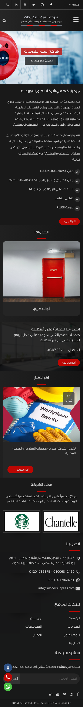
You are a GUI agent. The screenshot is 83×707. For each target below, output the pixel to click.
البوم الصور (72, 635)
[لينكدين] (16, 4)
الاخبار (37, 635)
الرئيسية (74, 618)
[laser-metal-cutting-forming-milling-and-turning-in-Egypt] (41, 20)
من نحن (36, 618)
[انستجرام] (42, 4)
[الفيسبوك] (51, 4)
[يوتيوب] (25, 4)
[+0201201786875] (7, 4)
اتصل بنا (74, 643)
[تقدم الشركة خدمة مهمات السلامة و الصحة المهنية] (38, 414)
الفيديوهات (34, 626)
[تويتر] (33, 4)
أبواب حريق (41, 309)
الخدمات (74, 626)
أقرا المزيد (69, 221)
